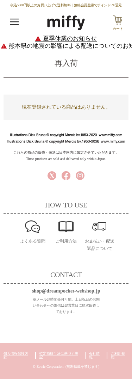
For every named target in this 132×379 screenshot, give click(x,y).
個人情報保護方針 (16, 355)
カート (118, 29)
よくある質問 (32, 241)
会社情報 (94, 355)
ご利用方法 (66, 241)
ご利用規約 (118, 355)
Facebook (66, 175)
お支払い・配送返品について (99, 245)
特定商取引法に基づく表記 (58, 355)
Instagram (80, 175)
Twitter (52, 175)
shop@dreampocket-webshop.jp (66, 291)
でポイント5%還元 (98, 5)
